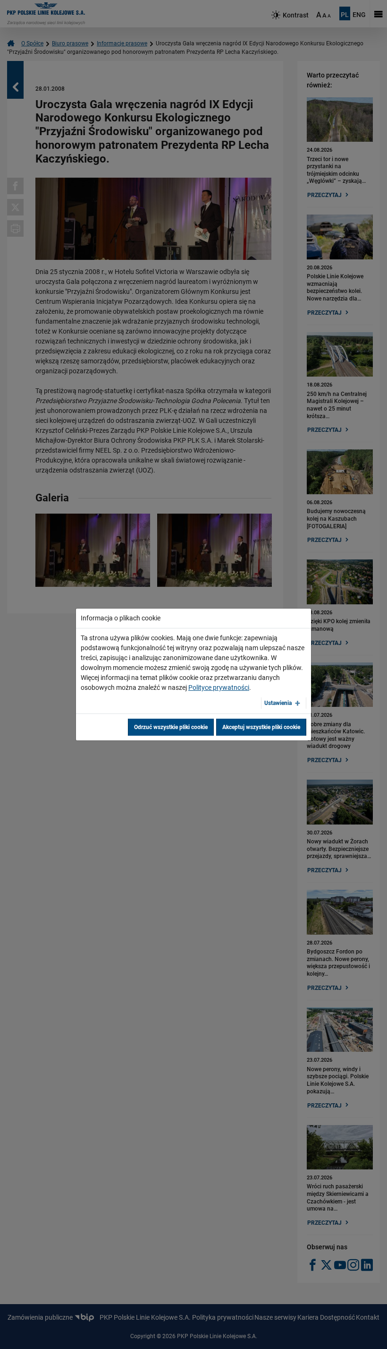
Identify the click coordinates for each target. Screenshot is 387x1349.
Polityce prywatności (218, 687)
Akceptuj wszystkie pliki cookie (261, 727)
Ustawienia (278, 703)
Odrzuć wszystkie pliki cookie (171, 727)
